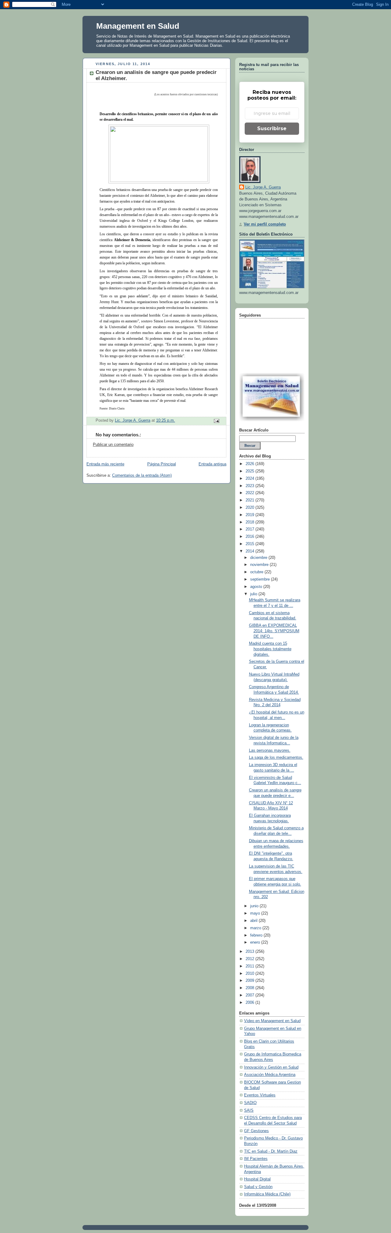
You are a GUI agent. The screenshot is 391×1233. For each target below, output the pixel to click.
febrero (257, 935)
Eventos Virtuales (260, 1095)
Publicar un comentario (113, 444)
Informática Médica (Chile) (267, 1194)
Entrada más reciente (105, 464)
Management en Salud (137, 26)
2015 (250, 544)
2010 (250, 973)
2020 (250, 507)
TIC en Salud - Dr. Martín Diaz (271, 1151)
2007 (250, 995)
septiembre (260, 579)
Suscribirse (272, 128)
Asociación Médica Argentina (269, 1075)
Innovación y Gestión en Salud (271, 1067)
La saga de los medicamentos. (276, 757)
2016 (250, 536)
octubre (257, 572)
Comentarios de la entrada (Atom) (142, 475)
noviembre (260, 565)
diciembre (259, 558)
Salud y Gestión (258, 1187)
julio (254, 594)
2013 (250, 951)
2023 (250, 486)
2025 (250, 471)
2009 (250, 980)
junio (255, 906)
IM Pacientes (256, 1159)
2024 (250, 478)
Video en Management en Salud (272, 1021)
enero (255, 942)
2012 (250, 959)
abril (254, 921)
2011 (250, 966)
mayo (255, 913)
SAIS (249, 1110)
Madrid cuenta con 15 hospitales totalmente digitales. (270, 648)
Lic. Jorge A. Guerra (263, 187)
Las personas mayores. (270, 750)
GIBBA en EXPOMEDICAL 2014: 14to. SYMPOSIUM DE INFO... (274, 630)
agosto (256, 587)
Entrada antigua (212, 464)
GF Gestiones (256, 1131)
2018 (250, 522)
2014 (250, 551)
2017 (250, 529)
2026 (250, 464)
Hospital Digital (257, 1179)
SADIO (250, 1103)
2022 (250, 493)
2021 (250, 500)
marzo (256, 928)
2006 (250, 1002)
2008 (250, 988)
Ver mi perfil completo (265, 224)
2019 (250, 515)
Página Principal (161, 464)
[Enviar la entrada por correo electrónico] (216, 421)
